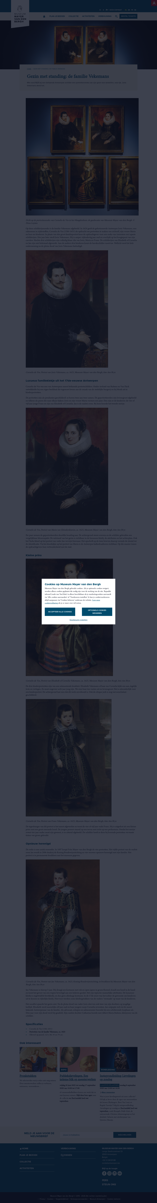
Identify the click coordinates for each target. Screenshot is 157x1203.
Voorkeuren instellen (78, 620)
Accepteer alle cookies (60, 612)
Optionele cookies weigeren (97, 611)
